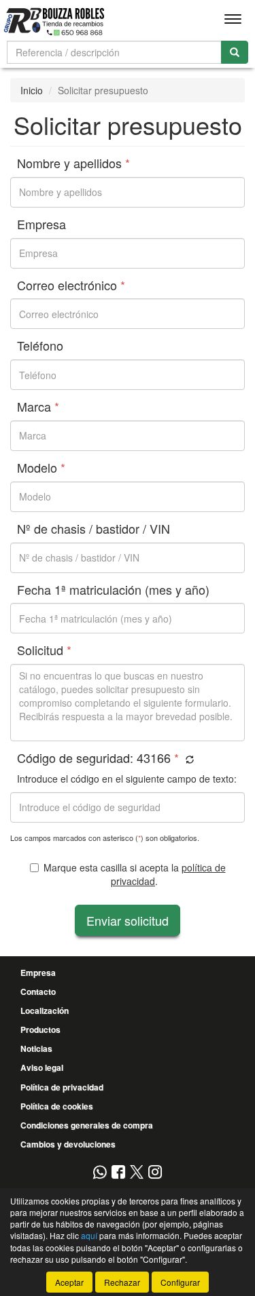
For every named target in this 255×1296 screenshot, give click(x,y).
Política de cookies (56, 1106)
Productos (40, 1029)
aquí (89, 1235)
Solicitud (44, 650)
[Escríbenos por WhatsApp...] (99, 1173)
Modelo (41, 468)
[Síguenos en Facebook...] (118, 1173)
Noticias (36, 1048)
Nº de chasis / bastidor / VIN (93, 529)
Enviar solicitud (127, 920)
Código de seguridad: (98, 758)
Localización (44, 1010)
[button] (188, 759)
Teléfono (40, 346)
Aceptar (69, 1282)
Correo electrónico (71, 285)
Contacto (38, 991)
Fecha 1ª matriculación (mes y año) (113, 590)
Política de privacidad (61, 1087)
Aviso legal (41, 1067)
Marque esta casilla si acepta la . (135, 874)
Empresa (41, 224)
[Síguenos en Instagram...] (155, 1173)
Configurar (180, 1282)
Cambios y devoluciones (68, 1144)
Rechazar (122, 1282)
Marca (38, 407)
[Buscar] (234, 52)
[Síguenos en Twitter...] (136, 1173)
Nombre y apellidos (73, 163)
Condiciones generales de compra (86, 1125)
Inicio (31, 90)
